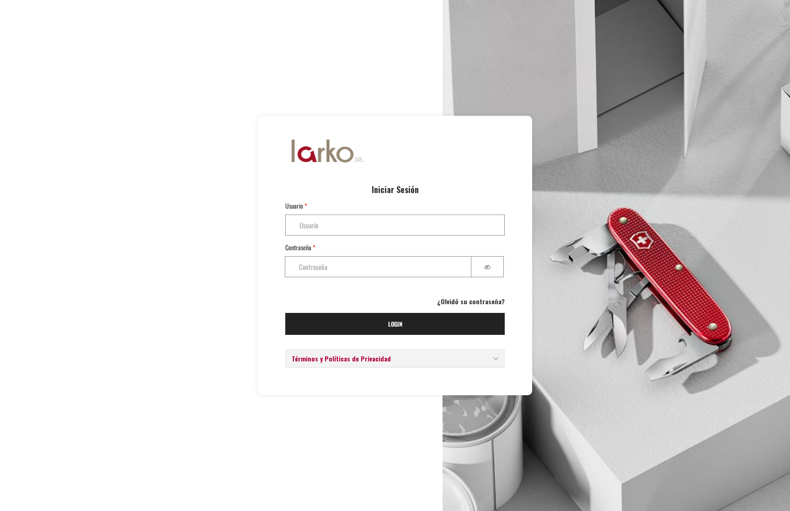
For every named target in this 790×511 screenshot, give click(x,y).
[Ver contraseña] (487, 267)
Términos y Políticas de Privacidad (341, 358)
